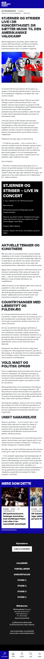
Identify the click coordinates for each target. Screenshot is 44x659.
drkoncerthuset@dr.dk (22, 618)
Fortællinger (22, 569)
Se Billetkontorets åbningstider (22, 622)
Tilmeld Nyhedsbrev (22, 549)
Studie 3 (22, 591)
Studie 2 (22, 586)
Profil (22, 656)
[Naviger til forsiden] (6, 4)
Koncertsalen (22, 574)
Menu (39, 656)
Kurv (13, 656)
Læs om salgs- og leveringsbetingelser (22, 633)
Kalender (22, 563)
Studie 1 (22, 580)
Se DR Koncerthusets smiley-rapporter (22, 624)
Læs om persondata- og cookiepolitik (22, 631)
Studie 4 (22, 597)
